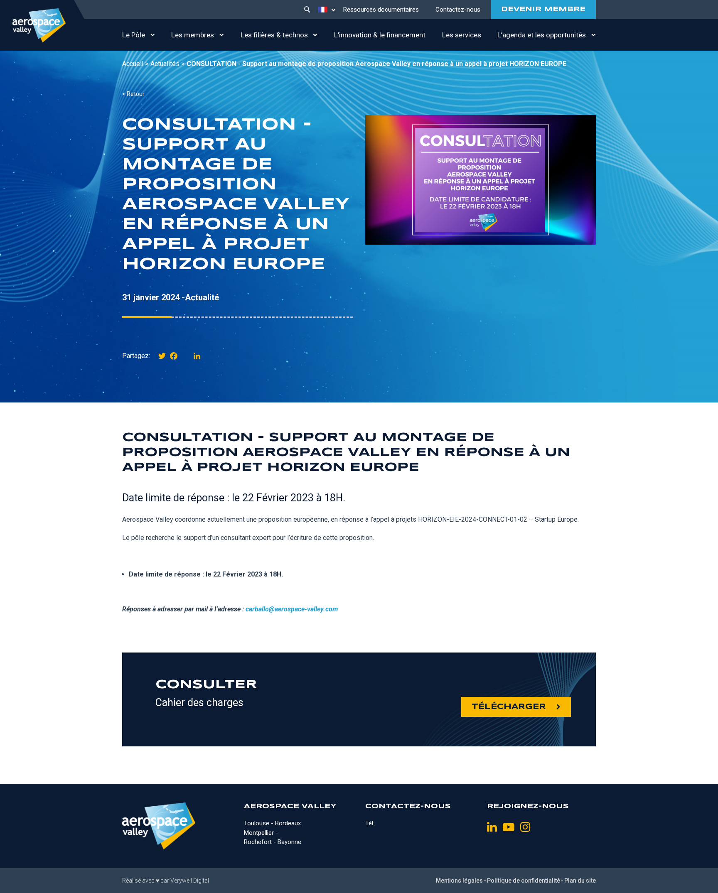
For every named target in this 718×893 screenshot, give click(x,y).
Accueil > (135, 64)
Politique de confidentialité (523, 880)
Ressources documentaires (381, 9)
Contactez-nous (457, 9)
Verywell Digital (189, 880)
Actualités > (167, 64)
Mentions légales (459, 880)
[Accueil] (39, 25)
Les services (461, 35)
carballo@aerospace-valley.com (292, 609)
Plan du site (580, 880)
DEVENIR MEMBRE (543, 9)
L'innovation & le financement (379, 35)
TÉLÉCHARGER (509, 707)
